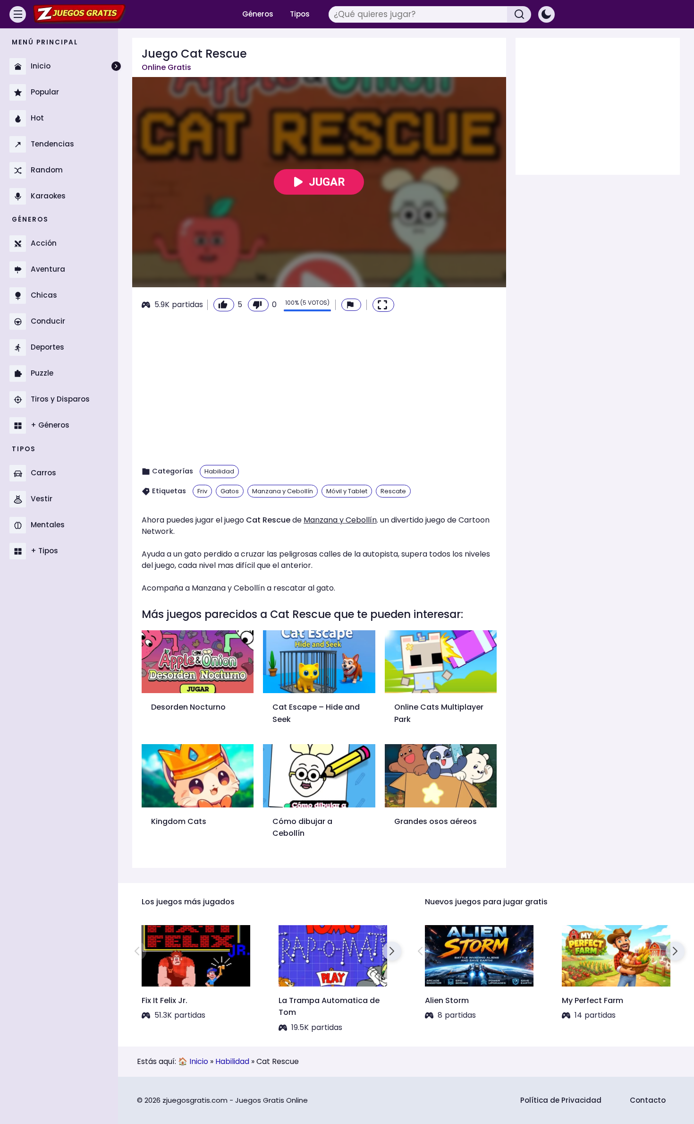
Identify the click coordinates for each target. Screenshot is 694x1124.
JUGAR (327, 182)
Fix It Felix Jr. (164, 1000)
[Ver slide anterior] (136, 951)
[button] (351, 305)
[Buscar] (519, 14)
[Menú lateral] (17, 14)
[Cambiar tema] (546, 14)
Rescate (393, 491)
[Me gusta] (223, 304)
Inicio (198, 1061)
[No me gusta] (258, 304)
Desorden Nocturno (188, 707)
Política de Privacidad (560, 1100)
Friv (202, 491)
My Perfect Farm (592, 1000)
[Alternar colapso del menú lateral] (116, 66)
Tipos (300, 14)
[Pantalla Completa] (383, 305)
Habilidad (219, 471)
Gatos (229, 491)
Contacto (648, 1100)
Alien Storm (447, 1000)
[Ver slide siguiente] (391, 951)
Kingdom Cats (178, 821)
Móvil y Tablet (346, 491)
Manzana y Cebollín (282, 491)
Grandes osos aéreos (435, 821)
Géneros (257, 14)
